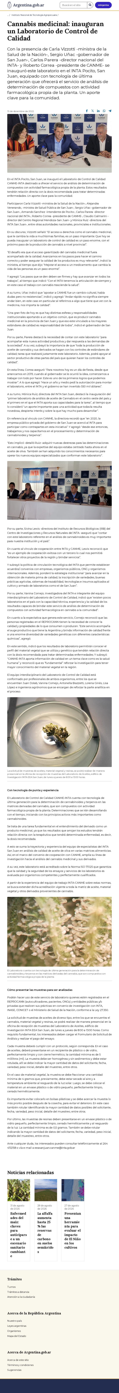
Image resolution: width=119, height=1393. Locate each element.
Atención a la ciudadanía (21, 1297)
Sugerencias (14, 1370)
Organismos (14, 1331)
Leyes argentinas (16, 1326)
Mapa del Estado (16, 1336)
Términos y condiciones (20, 1365)
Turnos (11, 1287)
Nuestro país (14, 1320)
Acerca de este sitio (18, 1360)
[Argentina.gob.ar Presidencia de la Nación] (25, 5)
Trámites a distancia (18, 1292)
